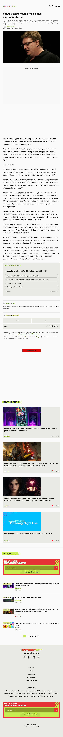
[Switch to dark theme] (56, 6)
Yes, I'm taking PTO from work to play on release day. (23, 276)
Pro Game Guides (11, 691)
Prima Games (52, 691)
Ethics (31, 671)
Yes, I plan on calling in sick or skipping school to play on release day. (28, 279)
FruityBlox (33, 696)
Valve (17, 315)
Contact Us (31, 674)
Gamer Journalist (31, 693)
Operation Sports (52, 693)
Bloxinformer (41, 696)
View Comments (31, 350)
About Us (32, 667)
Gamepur (28, 691)
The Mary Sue (12, 696)
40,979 (34, 636)
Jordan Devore (10, 26)
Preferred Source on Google (32, 337)
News (9, 10)
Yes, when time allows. (14, 283)
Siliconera (7, 693)
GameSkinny (42, 693)
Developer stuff (10, 315)
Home (4, 10)
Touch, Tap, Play (23, 696)
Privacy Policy (35, 572)
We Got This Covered (18, 693)
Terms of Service (27, 572)
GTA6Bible (50, 696)
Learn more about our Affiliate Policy (29, 334)
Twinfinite (21, 691)
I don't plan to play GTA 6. (15, 287)
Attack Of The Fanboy (39, 691)
